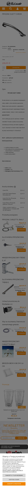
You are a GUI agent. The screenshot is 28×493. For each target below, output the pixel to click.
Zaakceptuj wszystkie (14, 483)
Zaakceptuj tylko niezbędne (14, 475)
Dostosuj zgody (14, 479)
